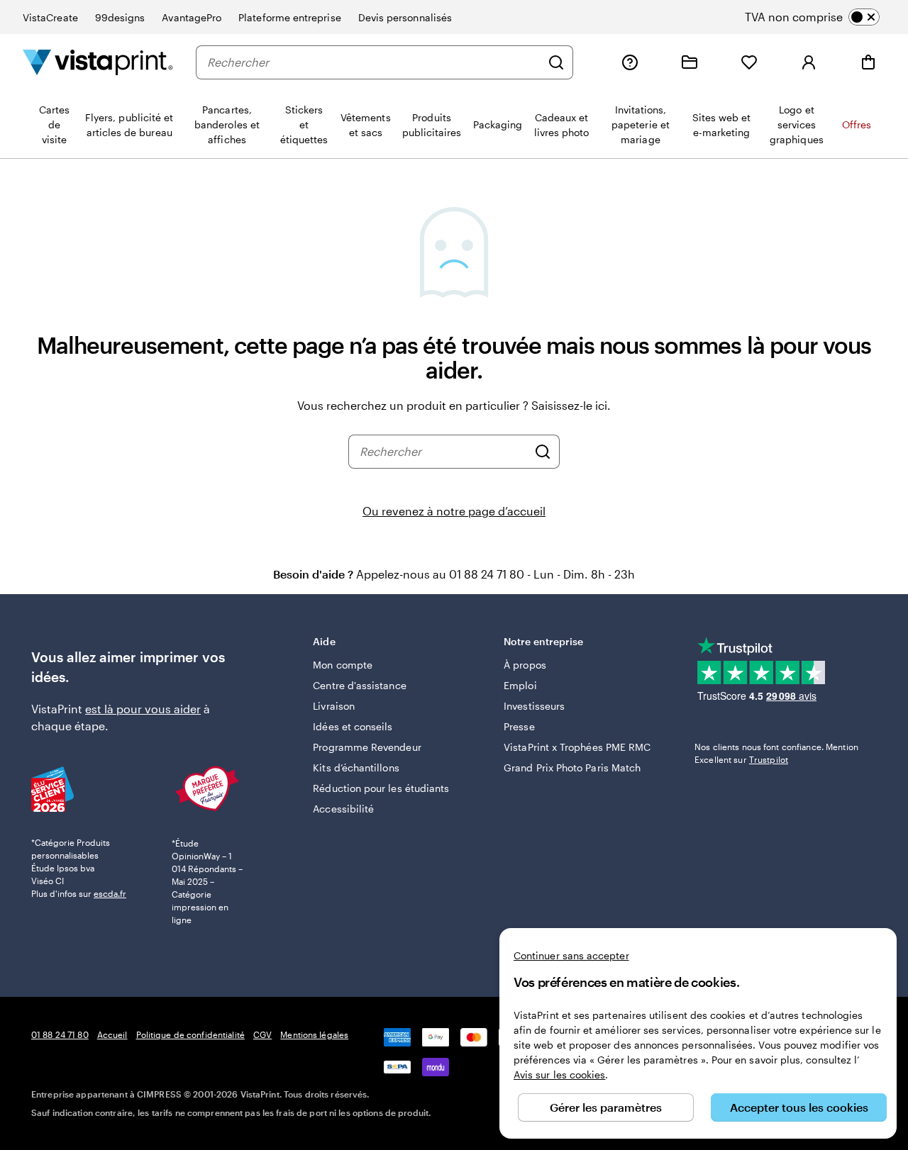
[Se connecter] (809, 62)
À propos (525, 665)
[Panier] (868, 62)
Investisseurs (534, 706)
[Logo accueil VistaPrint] (98, 62)
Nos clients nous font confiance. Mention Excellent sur (776, 753)
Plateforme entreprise (289, 17)
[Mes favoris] (749, 62)
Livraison (334, 706)
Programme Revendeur (367, 747)
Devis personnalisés (405, 17)
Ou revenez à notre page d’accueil (454, 511)
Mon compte (342, 665)
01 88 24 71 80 (60, 1034)
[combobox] (374, 62)
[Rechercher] (556, 62)
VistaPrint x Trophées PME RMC (577, 747)
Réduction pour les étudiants (381, 788)
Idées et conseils (352, 726)
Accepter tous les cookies (799, 1107)
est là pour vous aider (143, 708)
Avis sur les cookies (559, 1074)
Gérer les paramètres (606, 1107)
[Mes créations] (689, 62)
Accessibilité (343, 809)
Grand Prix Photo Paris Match (572, 767)
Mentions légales (314, 1034)
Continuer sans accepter (571, 955)
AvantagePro (191, 17)
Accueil (112, 1034)
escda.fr (110, 893)
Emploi (520, 685)
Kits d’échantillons (356, 767)
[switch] (824, 17)
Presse (519, 726)
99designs (120, 17)
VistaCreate (50, 17)
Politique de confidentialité (190, 1034)
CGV (262, 1034)
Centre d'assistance (359, 685)
